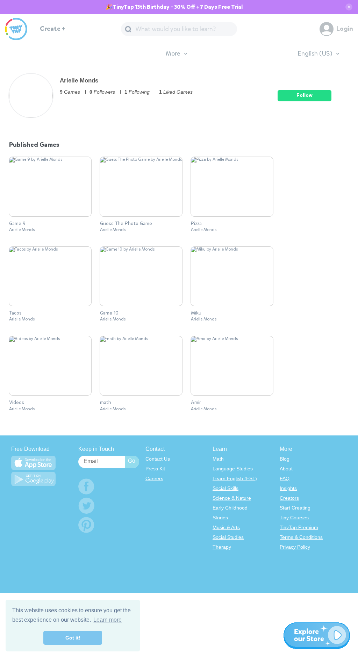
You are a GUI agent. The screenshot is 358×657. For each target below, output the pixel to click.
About (286, 468)
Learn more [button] (107, 620)
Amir (196, 402)
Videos (16, 402)
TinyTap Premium (299, 527)
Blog (284, 459)
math (105, 402)
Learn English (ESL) (235, 478)
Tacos (15, 313)
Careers (154, 478)
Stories (220, 517)
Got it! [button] (72, 638)
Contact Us (157, 459)
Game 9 (17, 224)
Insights (288, 488)
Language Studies (233, 468)
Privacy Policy (295, 547)
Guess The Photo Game (126, 224)
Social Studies (228, 537)
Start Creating (295, 508)
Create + (52, 29)
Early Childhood (230, 508)
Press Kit (155, 468)
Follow (304, 95)
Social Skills (225, 488)
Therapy (222, 547)
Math (218, 459)
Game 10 (109, 313)
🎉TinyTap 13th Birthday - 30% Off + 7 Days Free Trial (174, 7)
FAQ (284, 478)
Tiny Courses (294, 517)
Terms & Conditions (301, 537)
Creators (289, 498)
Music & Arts (226, 527)
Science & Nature (232, 498)
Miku (196, 313)
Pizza (196, 224)
